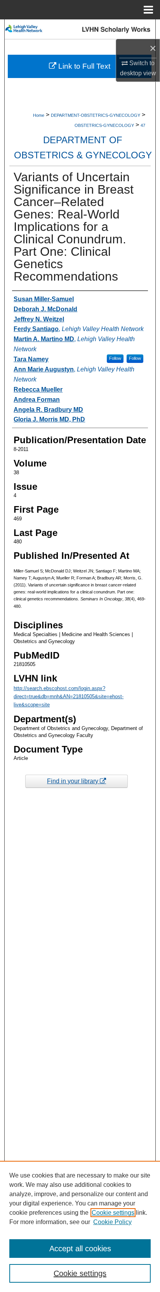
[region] (80, 1226)
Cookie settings (113, 1212)
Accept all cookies (80, 1248)
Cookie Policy (112, 1222)
